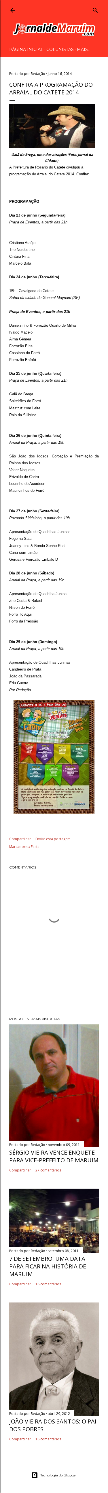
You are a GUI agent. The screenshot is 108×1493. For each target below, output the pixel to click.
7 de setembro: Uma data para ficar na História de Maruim (47, 1266)
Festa (35, 846)
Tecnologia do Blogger (58, 1475)
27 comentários (48, 1170)
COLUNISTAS (60, 49)
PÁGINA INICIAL (26, 49)
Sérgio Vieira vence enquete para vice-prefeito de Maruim (53, 1156)
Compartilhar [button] (20, 838)
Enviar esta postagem (53, 838)
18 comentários (48, 1284)
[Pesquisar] (95, 9)
